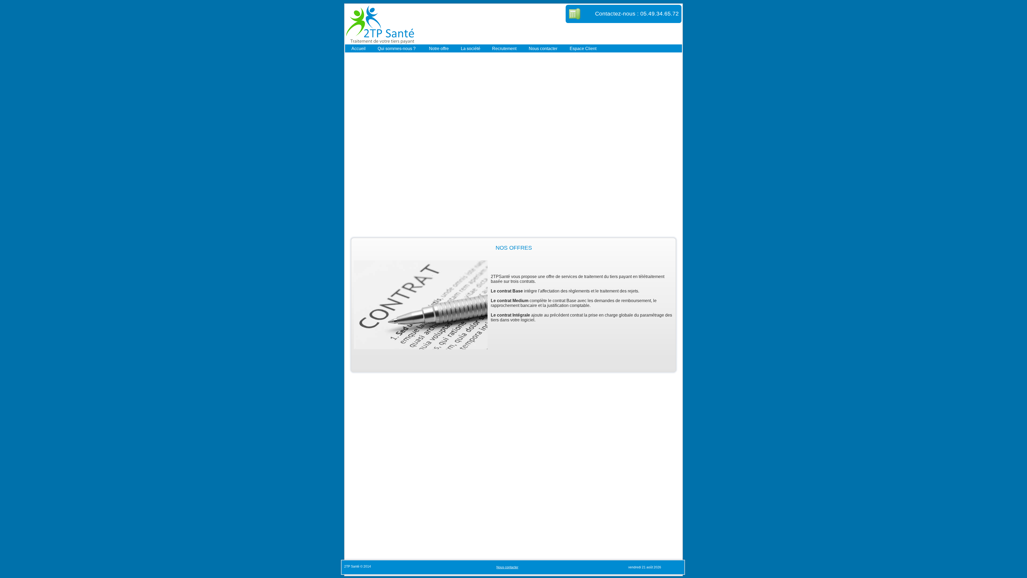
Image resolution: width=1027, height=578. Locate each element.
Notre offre (439, 48)
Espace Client (583, 48)
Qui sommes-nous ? (397, 48)
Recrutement (504, 48)
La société (470, 48)
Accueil (358, 48)
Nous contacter (543, 48)
